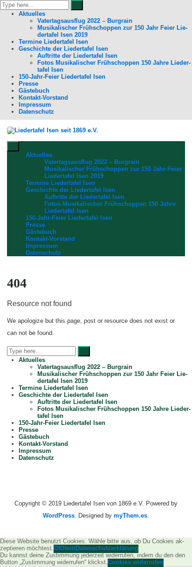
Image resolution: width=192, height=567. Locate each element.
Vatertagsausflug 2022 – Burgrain (84, 20)
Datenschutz (36, 111)
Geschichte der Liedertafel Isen (63, 48)
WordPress (59, 515)
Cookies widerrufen (136, 562)
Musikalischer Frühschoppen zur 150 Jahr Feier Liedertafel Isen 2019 (112, 31)
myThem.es (130, 515)
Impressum (35, 104)
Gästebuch (34, 90)
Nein (68, 548)
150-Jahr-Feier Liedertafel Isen (62, 76)
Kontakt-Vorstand (43, 97)
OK (58, 548)
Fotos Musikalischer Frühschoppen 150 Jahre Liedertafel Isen (114, 66)
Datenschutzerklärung (106, 548)
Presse (28, 83)
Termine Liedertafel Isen (53, 41)
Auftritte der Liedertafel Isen (77, 55)
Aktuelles (32, 13)
